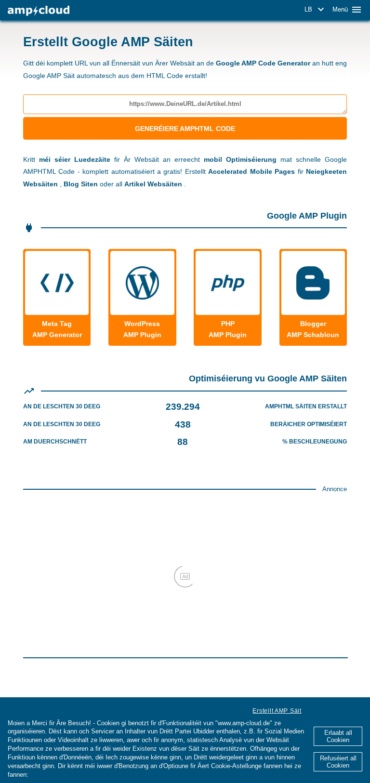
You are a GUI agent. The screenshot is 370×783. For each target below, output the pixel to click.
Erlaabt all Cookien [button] (338, 736)
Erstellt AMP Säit (276, 710)
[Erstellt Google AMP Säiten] (38, 11)
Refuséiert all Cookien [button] (338, 762)
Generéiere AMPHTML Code (185, 128)
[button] (315, 9)
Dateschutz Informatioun (67, 774)
